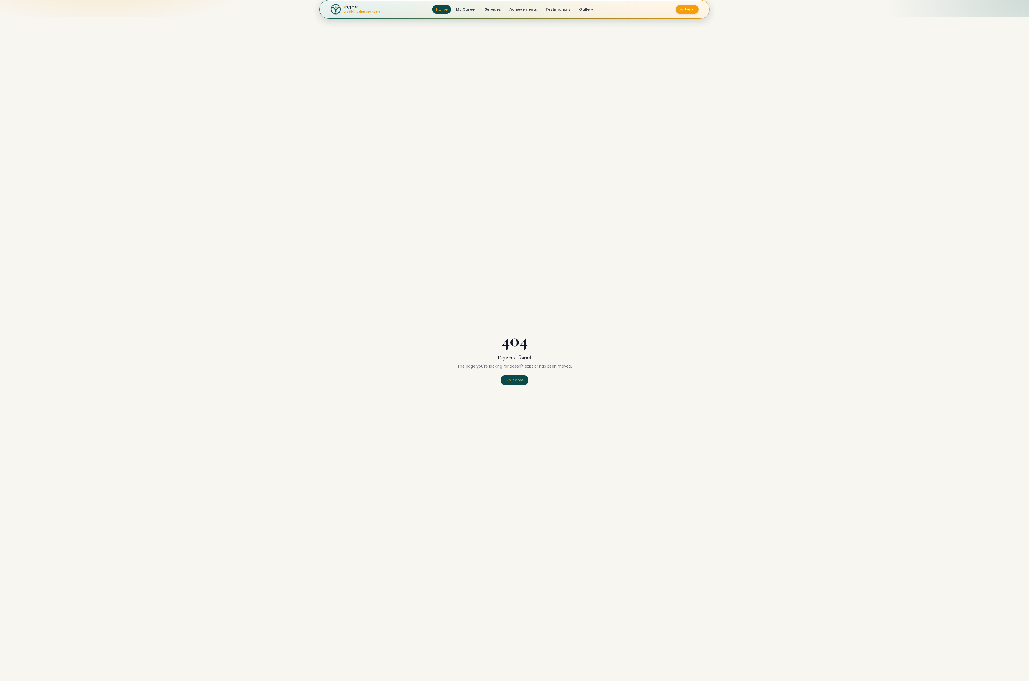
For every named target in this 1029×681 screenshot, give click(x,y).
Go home (514, 380)
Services (493, 9)
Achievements (523, 9)
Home (442, 9)
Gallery (586, 9)
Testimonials (558, 9)
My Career (466, 9)
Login (689, 9)
